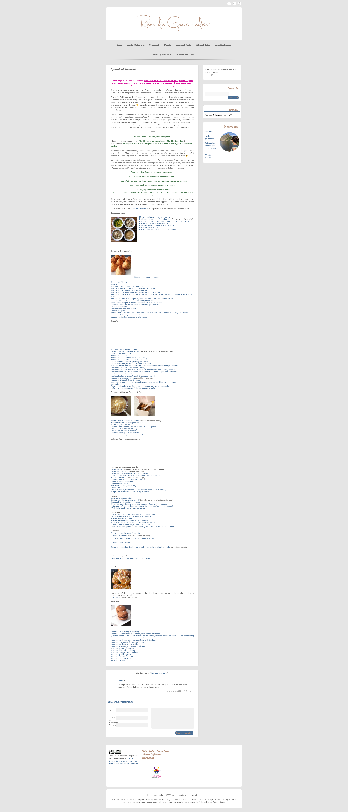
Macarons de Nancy (118, 660)
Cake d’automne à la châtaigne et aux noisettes (129, 473)
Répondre (189, 691)
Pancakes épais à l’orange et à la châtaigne (156, 225)
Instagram (239, 4)
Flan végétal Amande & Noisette (123, 431)
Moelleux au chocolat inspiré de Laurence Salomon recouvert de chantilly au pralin (143, 370)
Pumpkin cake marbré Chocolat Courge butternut (130, 492)
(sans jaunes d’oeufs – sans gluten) (159, 506)
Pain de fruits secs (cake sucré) (123, 486)
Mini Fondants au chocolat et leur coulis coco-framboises (133, 366)
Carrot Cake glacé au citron (121, 498)
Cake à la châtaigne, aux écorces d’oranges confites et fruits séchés (138, 475)
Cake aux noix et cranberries (122, 482)
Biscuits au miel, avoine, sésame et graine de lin (130, 290)
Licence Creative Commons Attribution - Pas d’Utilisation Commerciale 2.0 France (123, 761)
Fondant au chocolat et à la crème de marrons (129, 360)
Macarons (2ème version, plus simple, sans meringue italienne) (135, 634)
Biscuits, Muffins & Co (136, 45)
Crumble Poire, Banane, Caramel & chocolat (128, 427)
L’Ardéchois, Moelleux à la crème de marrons (128, 508)
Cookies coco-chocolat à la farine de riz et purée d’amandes (134, 301)
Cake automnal (116, 469)
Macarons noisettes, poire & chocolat (125, 652)
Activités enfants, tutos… (185, 54)
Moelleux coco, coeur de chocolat (124, 309)
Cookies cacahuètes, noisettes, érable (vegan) (129, 317)
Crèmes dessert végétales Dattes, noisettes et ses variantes (135, 435)
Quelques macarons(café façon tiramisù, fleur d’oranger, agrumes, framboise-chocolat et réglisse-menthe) (152, 636)
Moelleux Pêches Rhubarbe (121, 518)
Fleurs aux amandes (119, 307)
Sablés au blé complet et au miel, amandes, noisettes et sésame (136, 303)
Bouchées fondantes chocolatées (124, 349)
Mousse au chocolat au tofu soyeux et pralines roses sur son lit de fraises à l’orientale (144, 382)
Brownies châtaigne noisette (167, 366)
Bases (119, 45)
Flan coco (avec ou (118, 429)
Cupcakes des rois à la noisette (123, 538)
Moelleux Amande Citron (120, 520)
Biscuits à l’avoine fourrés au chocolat (126, 288)
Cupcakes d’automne (119, 536)
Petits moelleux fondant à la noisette (125, 558)
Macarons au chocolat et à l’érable (124, 644)
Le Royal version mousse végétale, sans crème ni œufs (133, 388)
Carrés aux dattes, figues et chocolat (125, 315)
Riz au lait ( (143, 227)
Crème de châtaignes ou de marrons (125, 433)
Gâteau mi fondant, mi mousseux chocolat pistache (131, 364)
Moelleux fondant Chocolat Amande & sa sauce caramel (133, 376)
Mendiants (115, 384)
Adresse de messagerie (112, 721)
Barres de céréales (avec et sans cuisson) (127, 286)
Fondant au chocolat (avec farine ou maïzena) (129, 357)
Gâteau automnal (117, 477)
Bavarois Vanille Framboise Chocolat (125, 421)
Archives (208, 115)
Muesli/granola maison (148, 217)
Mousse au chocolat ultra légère (123, 378)
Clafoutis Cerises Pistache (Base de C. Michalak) (130, 524)
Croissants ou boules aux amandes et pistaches (130, 305)
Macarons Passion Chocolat (122, 656)
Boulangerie (154, 45)
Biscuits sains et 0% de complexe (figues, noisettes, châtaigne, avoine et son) (142, 299)
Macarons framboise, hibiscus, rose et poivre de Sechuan (133, 640)
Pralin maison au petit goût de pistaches (155, 219)
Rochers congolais (118, 311)
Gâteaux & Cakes (203, 45)
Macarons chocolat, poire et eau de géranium (128, 646)
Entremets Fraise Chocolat (121, 423)
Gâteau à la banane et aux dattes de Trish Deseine (131, 516)
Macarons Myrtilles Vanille (121, 654)
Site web (112, 725)
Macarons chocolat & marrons (122, 648)
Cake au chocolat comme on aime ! (125, 351)
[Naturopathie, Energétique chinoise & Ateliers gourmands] (156, 772)
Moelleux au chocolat (119, 368)
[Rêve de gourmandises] (174, 38)
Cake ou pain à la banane (121, 514)
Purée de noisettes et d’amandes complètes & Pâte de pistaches (165, 221)
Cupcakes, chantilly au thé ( (122, 533)
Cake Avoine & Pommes (120, 484)
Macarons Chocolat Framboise (123, 650)
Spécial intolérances (223, 45)
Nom (111, 710)
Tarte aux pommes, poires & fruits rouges (127, 527)
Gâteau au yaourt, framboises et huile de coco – (130, 504)
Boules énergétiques (119, 282)
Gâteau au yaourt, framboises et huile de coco (129, 490)
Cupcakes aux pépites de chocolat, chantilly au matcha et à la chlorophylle (140, 547)
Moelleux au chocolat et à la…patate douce (128, 374)
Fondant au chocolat (119, 355)
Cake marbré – (117, 502)
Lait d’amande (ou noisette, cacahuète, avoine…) (158, 229)
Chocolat (167, 45)
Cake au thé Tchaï (118, 488)
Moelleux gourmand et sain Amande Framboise (129, 522)
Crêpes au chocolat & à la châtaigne (153, 223)
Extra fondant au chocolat (121, 353)
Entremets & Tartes (183, 45)
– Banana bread (148, 514)
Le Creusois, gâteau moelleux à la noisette (127, 506)
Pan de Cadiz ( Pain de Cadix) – (123, 313)
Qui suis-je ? (210, 132)
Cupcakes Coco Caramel (120, 543)
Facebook (229, 4)
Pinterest (234, 4)
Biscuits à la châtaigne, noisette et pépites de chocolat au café (135, 292)
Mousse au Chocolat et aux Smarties (125, 380)
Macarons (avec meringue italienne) (125, 632)
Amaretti (114, 284)
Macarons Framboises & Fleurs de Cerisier (127, 642)
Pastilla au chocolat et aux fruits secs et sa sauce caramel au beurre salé (140, 386)
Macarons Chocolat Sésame (122, 658)
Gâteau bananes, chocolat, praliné (124, 362)
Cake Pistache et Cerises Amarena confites (128, 480)
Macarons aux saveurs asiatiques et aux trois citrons (131, 638)
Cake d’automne (117, 471)
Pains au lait (115, 597)
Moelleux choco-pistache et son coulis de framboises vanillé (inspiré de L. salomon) (144, 372)
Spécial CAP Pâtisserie (162, 54)
